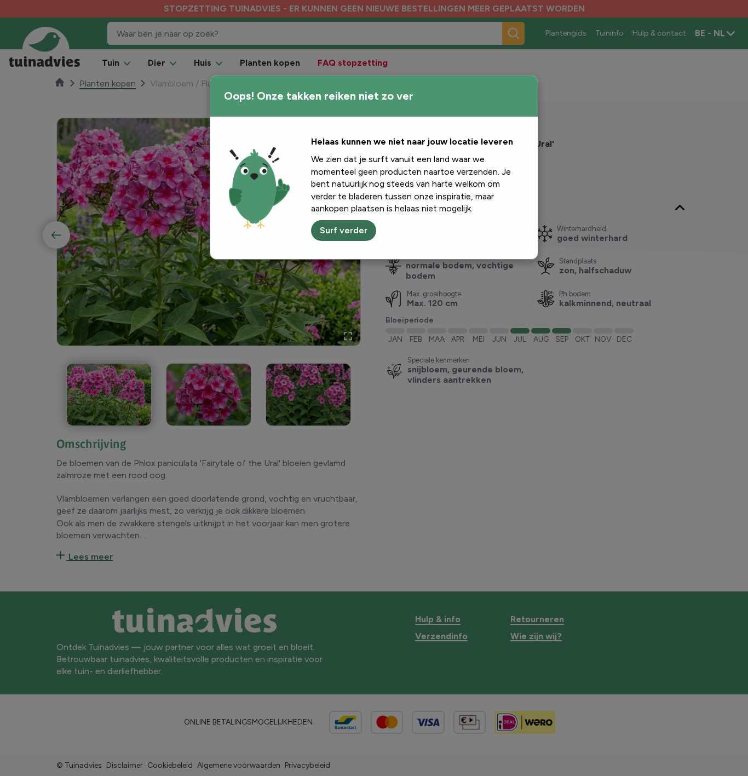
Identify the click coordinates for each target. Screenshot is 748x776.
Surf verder (343, 230)
